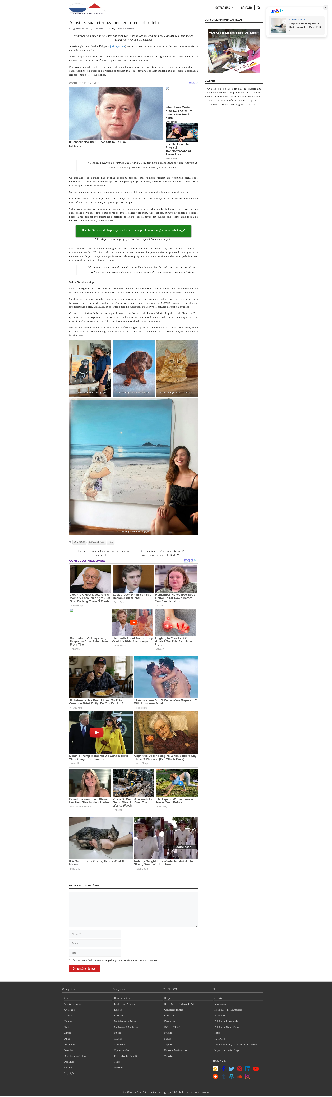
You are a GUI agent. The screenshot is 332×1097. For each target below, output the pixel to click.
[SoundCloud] (239, 1078)
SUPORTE (219, 1038)
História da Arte (122, 998)
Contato (246, 7)
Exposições (69, 1073)
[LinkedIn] (247, 1070)
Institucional (220, 1004)
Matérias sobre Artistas (125, 1021)
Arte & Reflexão (72, 1004)
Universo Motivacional (175, 1050)
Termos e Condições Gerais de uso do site (235, 1044)
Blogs (167, 998)
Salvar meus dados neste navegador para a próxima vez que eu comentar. (115, 960)
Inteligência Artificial (125, 1004)
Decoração (69, 1044)
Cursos (67, 1033)
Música (117, 1033)
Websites (168, 1056)
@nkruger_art (117, 46)
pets (111, 542)
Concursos (169, 1015)
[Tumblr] (223, 1078)
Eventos (68, 1067)
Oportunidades (121, 1050)
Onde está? (119, 1044)
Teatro (117, 1061)
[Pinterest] (239, 1070)
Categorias (222, 7)
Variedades (119, 1067)
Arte (66, 998)
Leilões (118, 1010)
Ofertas (118, 1038)
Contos (67, 1027)
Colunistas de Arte (173, 1010)
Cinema (68, 1015)
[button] (258, 7)
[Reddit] (215, 1078)
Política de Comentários (226, 1027)
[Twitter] (231, 1070)
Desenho (68, 1050)
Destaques (69, 1061)
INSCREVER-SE (173, 1027)
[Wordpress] (231, 1078)
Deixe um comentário (125, 29)
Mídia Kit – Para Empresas (228, 1010)
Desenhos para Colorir (75, 1056)
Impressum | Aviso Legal (227, 1050)
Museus (168, 1033)
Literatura (119, 1015)
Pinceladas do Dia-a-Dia (126, 1056)
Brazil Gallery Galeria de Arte (179, 1004)
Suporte (168, 1044)
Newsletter (219, 1015)
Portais (167, 1038)
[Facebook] (223, 1070)
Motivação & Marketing (126, 1027)
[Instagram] (247, 1078)
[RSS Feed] (215, 1070)
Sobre (217, 1033)
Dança (67, 1038)
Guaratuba (79, 542)
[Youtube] (256, 1070)
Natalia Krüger (96, 542)
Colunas (68, 1021)
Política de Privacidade (226, 1021)
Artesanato (69, 1010)
